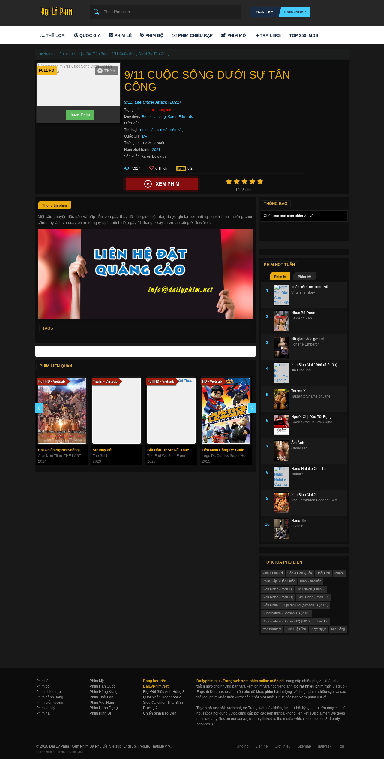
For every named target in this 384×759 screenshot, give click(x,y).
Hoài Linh (323, 573)
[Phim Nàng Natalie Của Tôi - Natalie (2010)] (282, 476)
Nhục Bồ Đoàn (303, 313)
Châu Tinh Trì (273, 573)
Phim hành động (49, 697)
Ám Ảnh (297, 443)
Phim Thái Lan (101, 697)
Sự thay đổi (102, 450)
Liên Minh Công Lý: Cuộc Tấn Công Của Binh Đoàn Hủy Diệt (226, 450)
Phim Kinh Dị (100, 713)
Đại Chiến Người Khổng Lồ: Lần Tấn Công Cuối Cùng (63, 450)
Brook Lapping (154, 117)
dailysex (325, 746)
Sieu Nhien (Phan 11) (278, 597)
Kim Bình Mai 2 (303, 495)
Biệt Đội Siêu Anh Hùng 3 (163, 692)
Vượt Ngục (318, 629)
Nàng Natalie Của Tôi (309, 469)
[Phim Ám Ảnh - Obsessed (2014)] (282, 450)
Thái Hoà (321, 621)
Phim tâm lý (45, 708)
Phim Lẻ (122, 35)
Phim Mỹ (97, 681)
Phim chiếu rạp (48, 692)
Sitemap (304, 746)
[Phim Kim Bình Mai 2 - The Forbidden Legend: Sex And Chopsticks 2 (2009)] (282, 502)
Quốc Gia (89, 35)
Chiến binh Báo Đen (159, 713)
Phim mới (237, 35)
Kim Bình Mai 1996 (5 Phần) (314, 365)
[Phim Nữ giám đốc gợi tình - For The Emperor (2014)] (282, 347)
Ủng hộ (243, 746)
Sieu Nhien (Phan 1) (277, 589)
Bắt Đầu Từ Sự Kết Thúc (168, 450)
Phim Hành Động (104, 708)
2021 (156, 150)
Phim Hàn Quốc (103, 686)
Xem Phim (80, 115)
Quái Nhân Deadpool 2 (162, 697)
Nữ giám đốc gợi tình (308, 339)
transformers (272, 629)
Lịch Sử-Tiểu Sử (168, 130)
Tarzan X (298, 391)
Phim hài (43, 713)
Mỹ (144, 137)
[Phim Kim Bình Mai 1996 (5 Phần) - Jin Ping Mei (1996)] (282, 372)
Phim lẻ (280, 276)
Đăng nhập (295, 12)
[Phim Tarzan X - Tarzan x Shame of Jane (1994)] (282, 399)
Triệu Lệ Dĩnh (296, 629)
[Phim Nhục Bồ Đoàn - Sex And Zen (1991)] (282, 320)
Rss (341, 746)
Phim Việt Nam (102, 702)
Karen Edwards (180, 117)
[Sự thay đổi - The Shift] (116, 410)
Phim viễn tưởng (49, 702)
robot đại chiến (310, 581)
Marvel (339, 573)
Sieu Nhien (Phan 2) (311, 589)
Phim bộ (304, 276)
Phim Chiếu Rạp (195, 35)
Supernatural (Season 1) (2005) (305, 605)
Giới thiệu (283, 746)
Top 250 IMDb (303, 35)
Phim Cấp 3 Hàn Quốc (279, 581)
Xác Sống (338, 629)
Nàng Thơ (299, 521)
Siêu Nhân (270, 605)
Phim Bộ (154, 35)
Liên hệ (262, 746)
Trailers (270, 35)
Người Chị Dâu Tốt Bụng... (312, 417)
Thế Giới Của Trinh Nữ (309, 287)
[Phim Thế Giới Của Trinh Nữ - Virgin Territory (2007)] (282, 295)
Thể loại (55, 35)
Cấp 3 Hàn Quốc (299, 573)
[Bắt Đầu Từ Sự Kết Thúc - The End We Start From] (171, 410)
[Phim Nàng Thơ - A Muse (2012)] (282, 528)
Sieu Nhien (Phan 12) (313, 597)
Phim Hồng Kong (104, 692)
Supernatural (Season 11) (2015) (286, 613)
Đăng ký (264, 12)
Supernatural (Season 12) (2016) (287, 621)
